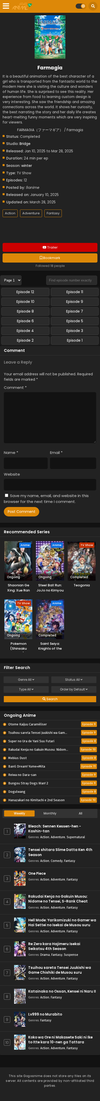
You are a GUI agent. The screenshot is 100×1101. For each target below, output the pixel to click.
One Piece (37, 873)
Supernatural (76, 837)
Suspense (71, 955)
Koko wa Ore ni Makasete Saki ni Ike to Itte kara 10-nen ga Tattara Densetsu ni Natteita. (60, 1042)
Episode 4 (25, 330)
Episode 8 (25, 311)
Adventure (31, 213)
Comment (15, 387)
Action (10, 213)
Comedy (57, 861)
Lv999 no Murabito (45, 1014)
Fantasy (53, 213)
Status (72, 679)
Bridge (25, 143)
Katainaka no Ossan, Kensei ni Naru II (62, 991)
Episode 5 (74, 321)
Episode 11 (74, 291)
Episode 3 (74, 330)
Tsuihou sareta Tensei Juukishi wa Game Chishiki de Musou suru (59, 970)
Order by (72, 689)
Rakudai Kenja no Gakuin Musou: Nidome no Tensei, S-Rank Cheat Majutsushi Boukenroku (58, 901)
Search (52, 699)
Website (12, 474)
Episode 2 (25, 340)
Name (11, 452)
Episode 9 (74, 301)
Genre (25, 679)
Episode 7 (74, 311)
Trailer (52, 247)
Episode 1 (75, 340)
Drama (45, 955)
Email (56, 452)
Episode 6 (25, 321)
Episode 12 (25, 291)
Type (25, 689)
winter (26, 165)
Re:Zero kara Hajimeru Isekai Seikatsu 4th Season (54, 946)
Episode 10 (25, 301)
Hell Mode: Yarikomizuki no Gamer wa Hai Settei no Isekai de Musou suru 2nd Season (62, 925)
